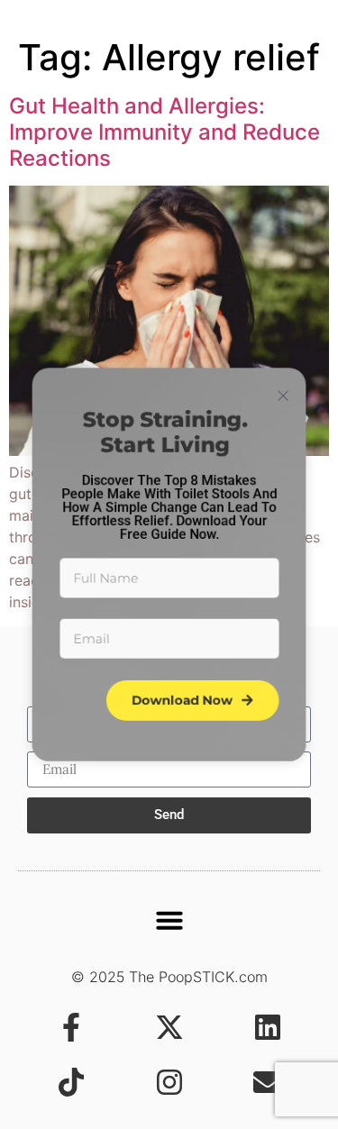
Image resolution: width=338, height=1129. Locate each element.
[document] (169, 564)
